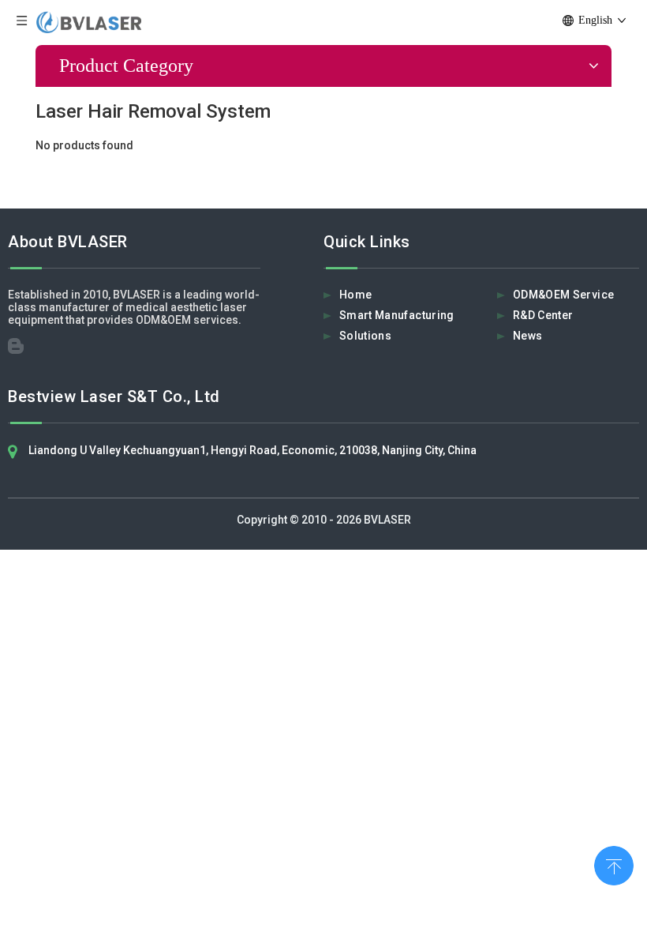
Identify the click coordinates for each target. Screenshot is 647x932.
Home (355, 294)
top (614, 864)
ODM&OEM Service (563, 294)
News (527, 335)
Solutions (365, 335)
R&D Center (543, 315)
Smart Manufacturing (396, 315)
